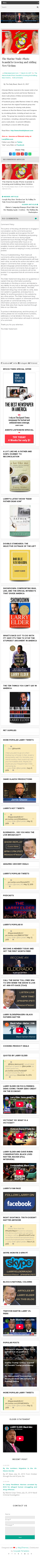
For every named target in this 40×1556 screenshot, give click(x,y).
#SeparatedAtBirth (15, 817)
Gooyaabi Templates (21, 1551)
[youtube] (28, 1554)
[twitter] (9, 1554)
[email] (25, 1554)
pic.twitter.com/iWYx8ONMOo (17, 1403)
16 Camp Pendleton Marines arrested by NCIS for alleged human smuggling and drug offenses (20, 1487)
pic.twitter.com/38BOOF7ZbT (16, 935)
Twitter (19, 142)
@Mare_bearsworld (15, 1064)
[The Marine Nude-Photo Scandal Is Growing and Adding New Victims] (20, 42)
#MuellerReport (11, 1231)
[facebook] (12, 1554)
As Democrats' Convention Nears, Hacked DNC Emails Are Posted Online (20, 1378)
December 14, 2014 (24, 1075)
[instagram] (18, 1554)
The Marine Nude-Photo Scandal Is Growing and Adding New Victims (19, 75)
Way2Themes (23, 1548)
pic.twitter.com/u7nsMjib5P (16, 1071)
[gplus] (15, 1554)
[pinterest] (31, 1554)
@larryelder (26, 1066)
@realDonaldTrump (26, 1235)
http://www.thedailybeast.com (22, 130)
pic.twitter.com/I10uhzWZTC (19, 882)
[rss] (22, 1554)
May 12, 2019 (28, 884)
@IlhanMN (16, 749)
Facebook (20, 145)
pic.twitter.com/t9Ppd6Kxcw (16, 819)
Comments (18, 78)
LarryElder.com (7, 139)
